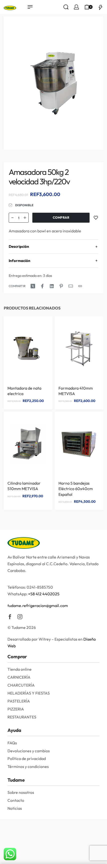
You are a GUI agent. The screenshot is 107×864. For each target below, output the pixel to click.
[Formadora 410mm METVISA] (79, 349)
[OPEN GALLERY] (53, 83)
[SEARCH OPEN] (66, 7)
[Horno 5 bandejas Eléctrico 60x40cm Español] (79, 444)
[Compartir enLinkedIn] (52, 286)
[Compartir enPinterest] (61, 286)
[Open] (100, 7)
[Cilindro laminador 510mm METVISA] (28, 444)
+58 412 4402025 (43, 593)
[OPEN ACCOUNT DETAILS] (76, 7)
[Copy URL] (80, 286)
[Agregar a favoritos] (95, 218)
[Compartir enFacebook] (42, 286)
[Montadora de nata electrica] (28, 349)
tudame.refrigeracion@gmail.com (37, 605)
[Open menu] (30, 7)
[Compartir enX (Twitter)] (33, 286)
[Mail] (70, 286)
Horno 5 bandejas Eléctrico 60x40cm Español (75, 489)
